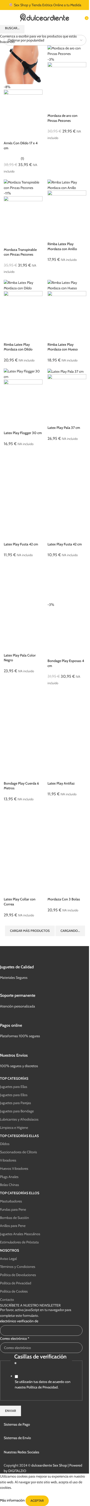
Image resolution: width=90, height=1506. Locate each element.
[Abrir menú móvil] (5, 17)
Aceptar (37, 1501)
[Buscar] (81, 17)
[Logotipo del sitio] (45, 17)
